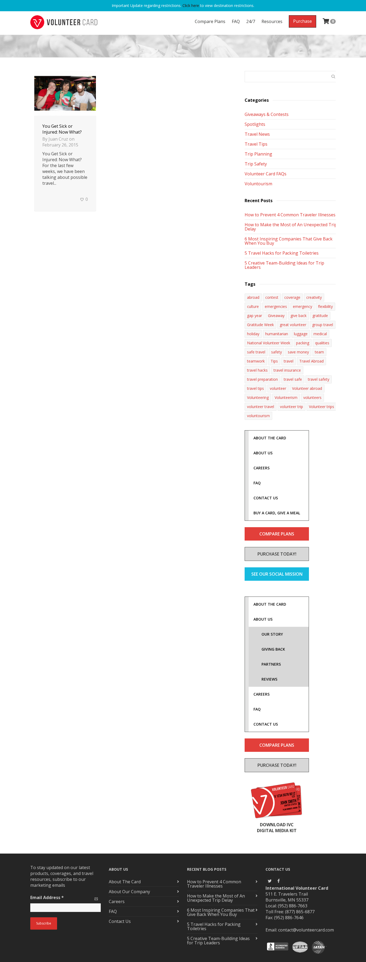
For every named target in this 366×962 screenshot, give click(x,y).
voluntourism (258, 415)
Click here (190, 5)
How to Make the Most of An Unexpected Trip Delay (291, 227)
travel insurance (287, 370)
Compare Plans (210, 21)
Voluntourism (258, 184)
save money (298, 351)
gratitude (320, 315)
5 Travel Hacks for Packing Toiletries (282, 253)
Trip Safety (256, 164)
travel (288, 361)
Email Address (47, 897)
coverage (292, 297)
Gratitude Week (260, 324)
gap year (254, 315)
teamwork (256, 361)
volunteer (278, 388)
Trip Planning (258, 154)
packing (302, 342)
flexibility (325, 306)
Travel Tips (256, 144)
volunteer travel (260, 406)
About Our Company (129, 892)
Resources (272, 21)
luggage (301, 333)
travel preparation (262, 379)
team (319, 351)
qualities (322, 342)
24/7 (250, 21)
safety (276, 351)
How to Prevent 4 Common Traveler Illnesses (290, 215)
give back (298, 315)
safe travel (256, 351)
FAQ (236, 21)
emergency (302, 306)
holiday (253, 333)
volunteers (312, 397)
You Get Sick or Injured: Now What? (62, 129)
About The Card (125, 882)
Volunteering (258, 397)
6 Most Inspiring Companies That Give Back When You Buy (289, 241)
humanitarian (276, 333)
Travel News (257, 134)
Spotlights (255, 124)
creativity (314, 297)
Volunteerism (286, 397)
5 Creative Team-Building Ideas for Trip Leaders (284, 265)
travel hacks (257, 370)
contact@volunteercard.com (306, 930)
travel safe (293, 379)
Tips (274, 361)
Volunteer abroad (307, 388)
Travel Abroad (311, 361)
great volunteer (293, 324)
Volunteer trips (321, 406)
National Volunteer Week (268, 342)
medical (320, 333)
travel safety (318, 379)
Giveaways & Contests (267, 114)
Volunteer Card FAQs (265, 174)
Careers (117, 901)
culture (253, 306)
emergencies (276, 306)
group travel (322, 324)
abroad (253, 297)
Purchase (302, 21)
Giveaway (276, 315)
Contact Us (120, 921)
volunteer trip (291, 406)
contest (271, 297)
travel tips (255, 388)
